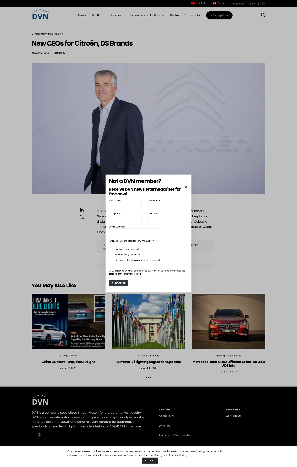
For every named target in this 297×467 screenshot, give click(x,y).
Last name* (154, 200)
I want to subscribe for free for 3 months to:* (131, 240)
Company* (115, 213)
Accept (150, 460)
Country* (153, 213)
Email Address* (117, 226)
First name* (115, 200)
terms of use (158, 270)
